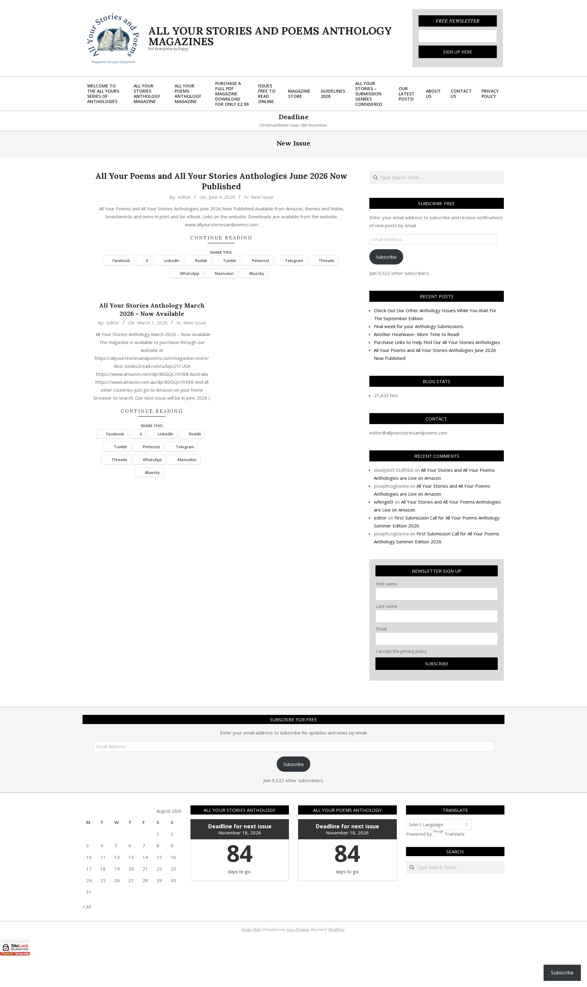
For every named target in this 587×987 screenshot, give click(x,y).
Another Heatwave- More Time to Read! (416, 334)
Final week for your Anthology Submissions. (419, 326)
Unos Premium (297, 929)
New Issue (262, 197)
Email (381, 629)
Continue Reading (221, 238)
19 (117, 869)
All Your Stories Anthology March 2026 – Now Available (152, 309)
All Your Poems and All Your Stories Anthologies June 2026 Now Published (221, 181)
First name (386, 584)
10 (89, 857)
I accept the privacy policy (401, 651)
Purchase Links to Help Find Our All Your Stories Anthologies (437, 342)
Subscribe (386, 257)
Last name (386, 606)
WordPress (336, 929)
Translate (455, 834)
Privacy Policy (252, 929)
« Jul (87, 906)
